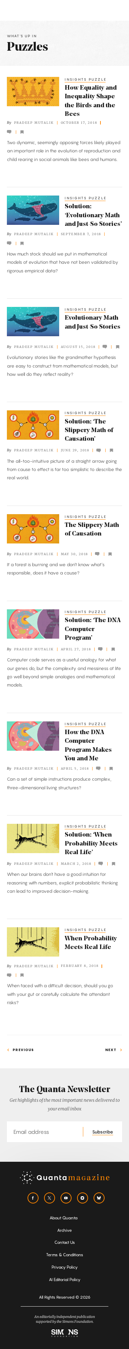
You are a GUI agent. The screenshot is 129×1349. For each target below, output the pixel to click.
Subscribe (102, 1132)
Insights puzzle (86, 79)
